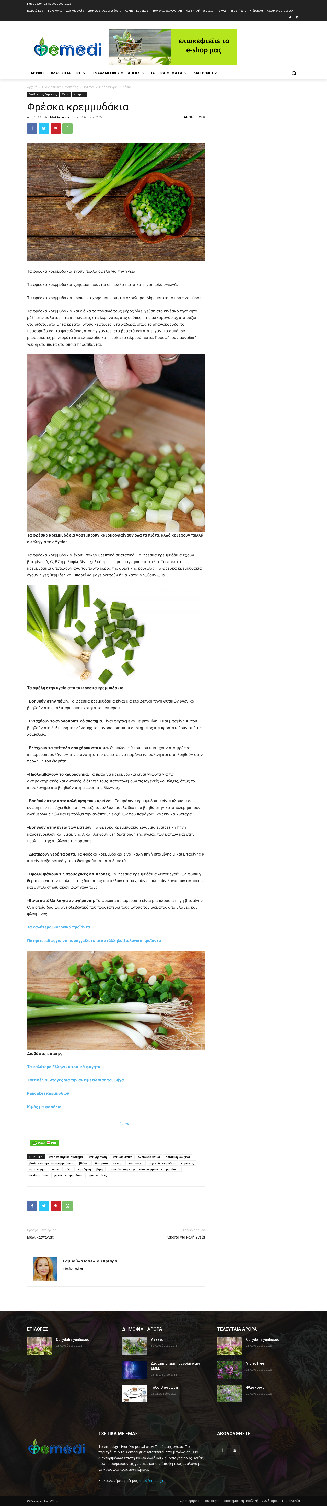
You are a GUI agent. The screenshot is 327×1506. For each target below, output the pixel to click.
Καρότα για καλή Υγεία (186, 1237)
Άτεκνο (157, 1339)
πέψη (68, 1169)
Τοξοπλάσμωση (164, 1387)
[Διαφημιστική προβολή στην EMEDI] (134, 1370)
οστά (55, 1169)
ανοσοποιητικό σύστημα (65, 1157)
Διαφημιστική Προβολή (241, 1501)
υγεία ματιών (38, 1175)
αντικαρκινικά (122, 1157)
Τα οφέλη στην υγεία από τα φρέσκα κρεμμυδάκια (144, 1169)
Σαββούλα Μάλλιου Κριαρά (54, 117)
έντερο (118, 1163)
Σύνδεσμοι (270, 1501)
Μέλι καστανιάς (40, 1237)
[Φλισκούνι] (229, 1393)
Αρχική (32, 87)
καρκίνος (187, 1163)
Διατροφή (80, 94)
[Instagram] (297, 18)
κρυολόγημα (37, 1169)
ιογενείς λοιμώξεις (162, 1163)
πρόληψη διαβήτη (90, 1169)
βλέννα (84, 1163)
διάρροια (101, 1163)
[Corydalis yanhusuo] (39, 1346)
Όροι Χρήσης (189, 1501)
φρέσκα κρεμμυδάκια (68, 1175)
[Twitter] (44, 128)
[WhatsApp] (67, 128)
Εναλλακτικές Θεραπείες (60, 87)
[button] (294, 73)
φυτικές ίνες (98, 1175)
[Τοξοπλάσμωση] (134, 1393)
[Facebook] (290, 18)
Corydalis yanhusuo (72, 1339)
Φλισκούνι (255, 1387)
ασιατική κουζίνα (178, 1157)
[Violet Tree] (229, 1370)
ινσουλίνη (136, 1163)
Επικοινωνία (291, 1501)
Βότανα (88, 87)
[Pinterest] (56, 128)
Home (125, 1123)
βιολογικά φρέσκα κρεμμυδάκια (51, 1163)
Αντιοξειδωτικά (149, 1157)
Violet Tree (255, 1363)
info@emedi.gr (151, 1480)
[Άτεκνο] (134, 1346)
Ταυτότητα (211, 1501)
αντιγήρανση (97, 1157)
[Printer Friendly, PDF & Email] (44, 1143)
